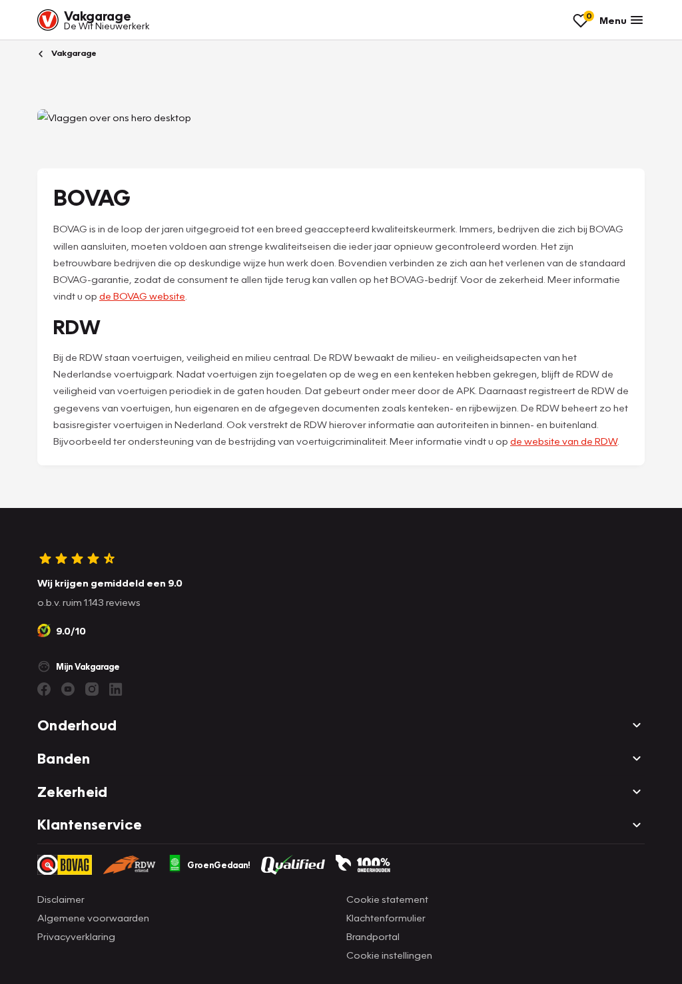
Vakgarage (73, 53)
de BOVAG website (142, 296)
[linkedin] (116, 689)
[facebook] (44, 689)
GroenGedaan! (218, 865)
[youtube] (68, 689)
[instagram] (92, 689)
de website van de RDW (563, 441)
